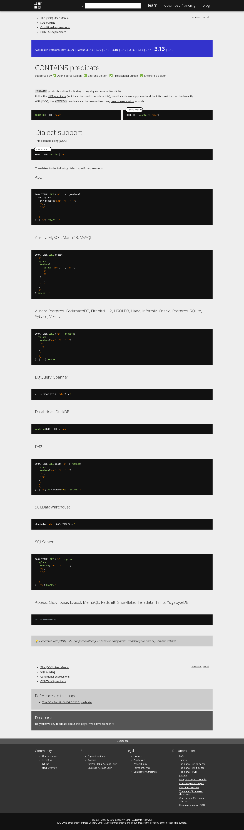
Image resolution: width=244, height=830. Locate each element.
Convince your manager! (191, 783)
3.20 (98, 49)
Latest (81, 49)
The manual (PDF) (188, 771)
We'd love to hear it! (101, 723)
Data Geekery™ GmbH (121, 819)
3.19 (106, 49)
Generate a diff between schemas (191, 800)
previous (196, 17)
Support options (96, 756)
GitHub (45, 763)
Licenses (138, 756)
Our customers (49, 756)
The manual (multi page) (191, 767)
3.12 (170, 49)
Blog (206, 5)
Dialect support (59, 132)
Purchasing (139, 760)
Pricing (179, 5)
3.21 (89, 49)
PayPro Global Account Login (102, 763)
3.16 (132, 49)
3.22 (70, 49)
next (206, 17)
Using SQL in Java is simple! (192, 779)
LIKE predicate (57, 96)
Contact (92, 760)
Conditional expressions (55, 27)
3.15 (140, 49)
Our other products (189, 787)
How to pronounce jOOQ (192, 805)
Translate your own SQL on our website (151, 641)
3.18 (115, 49)
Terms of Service (142, 767)
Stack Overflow (49, 767)
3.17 (123, 49)
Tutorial (183, 760)
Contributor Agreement (145, 771)
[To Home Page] (38, 8)
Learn (152, 5)
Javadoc (183, 775)
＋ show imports (134, 109)
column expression (122, 101)
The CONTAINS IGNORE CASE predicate (67, 702)
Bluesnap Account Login (100, 767)
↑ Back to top (122, 740)
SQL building (47, 22)
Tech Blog (47, 760)
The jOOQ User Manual (54, 18)
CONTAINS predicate (53, 32)
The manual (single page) (192, 763)
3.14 (148, 49)
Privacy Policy (140, 763)
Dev (63, 49)
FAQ (181, 756)
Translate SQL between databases (191, 793)
